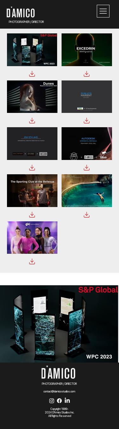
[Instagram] (52, 401)
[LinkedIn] (67, 401)
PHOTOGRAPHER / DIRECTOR (26, 22)
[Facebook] (59, 401)
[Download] (32, 73)
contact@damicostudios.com (59, 391)
